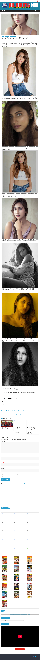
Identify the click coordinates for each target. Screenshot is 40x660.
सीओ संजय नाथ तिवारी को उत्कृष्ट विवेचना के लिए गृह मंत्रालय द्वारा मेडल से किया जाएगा (18, 429)
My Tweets (3, 510)
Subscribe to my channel (20, 648)
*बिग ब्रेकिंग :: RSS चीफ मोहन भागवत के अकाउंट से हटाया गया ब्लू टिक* (26, 415)
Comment (3, 441)
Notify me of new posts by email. (8, 476)
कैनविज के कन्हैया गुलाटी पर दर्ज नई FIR (18, 0)
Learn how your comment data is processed (23, 483)
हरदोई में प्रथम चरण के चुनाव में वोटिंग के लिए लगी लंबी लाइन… (7, 428)
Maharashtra (7, 36)
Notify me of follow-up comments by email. (10, 474)
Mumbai (11, 36)
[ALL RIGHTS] (2, 11)
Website (2, 468)
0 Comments (16, 39)
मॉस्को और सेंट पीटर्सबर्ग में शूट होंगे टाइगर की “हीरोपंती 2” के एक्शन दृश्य (13, 410)
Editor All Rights (10, 39)
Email (2, 462)
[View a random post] (38, 11)
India (3, 36)
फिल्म (14, 36)
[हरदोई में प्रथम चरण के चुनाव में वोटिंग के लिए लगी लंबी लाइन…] (7, 420)
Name (2, 456)
